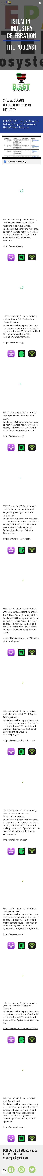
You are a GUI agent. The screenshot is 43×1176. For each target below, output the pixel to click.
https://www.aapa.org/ (13, 246)
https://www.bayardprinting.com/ (19, 740)
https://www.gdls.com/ (13, 934)
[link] (21, 149)
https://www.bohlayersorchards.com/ (20, 1028)
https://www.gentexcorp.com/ (17, 538)
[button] (3, 3)
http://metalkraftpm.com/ (15, 839)
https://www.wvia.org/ (13, 342)
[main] (21, 35)
